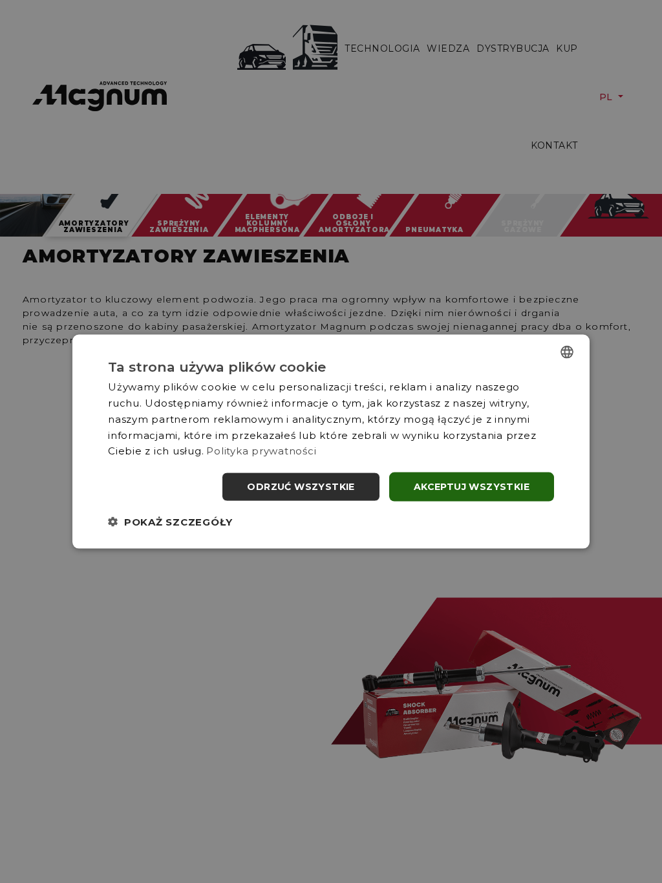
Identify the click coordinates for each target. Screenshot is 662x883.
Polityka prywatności (261, 451)
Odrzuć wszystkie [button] (300, 487)
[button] (170, 521)
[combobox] (567, 352)
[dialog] (331, 442)
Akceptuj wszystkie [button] (471, 487)
